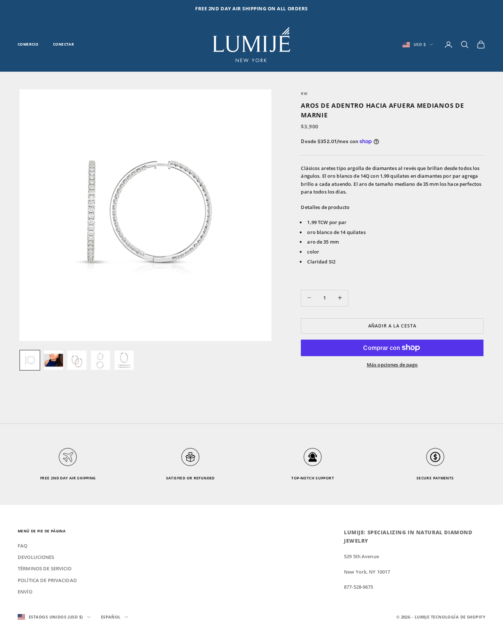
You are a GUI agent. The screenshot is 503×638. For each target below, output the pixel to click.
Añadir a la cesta (392, 325)
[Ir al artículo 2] (53, 360)
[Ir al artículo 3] (77, 360)
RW (304, 93)
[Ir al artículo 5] (124, 360)
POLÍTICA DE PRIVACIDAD (47, 580)
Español (111, 617)
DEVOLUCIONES (36, 557)
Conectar (63, 44)
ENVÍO (25, 591)
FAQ (22, 545)
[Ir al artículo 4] (100, 360)
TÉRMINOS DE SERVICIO (45, 568)
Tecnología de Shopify (458, 617)
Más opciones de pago (392, 364)
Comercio (28, 44)
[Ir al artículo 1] (30, 360)
